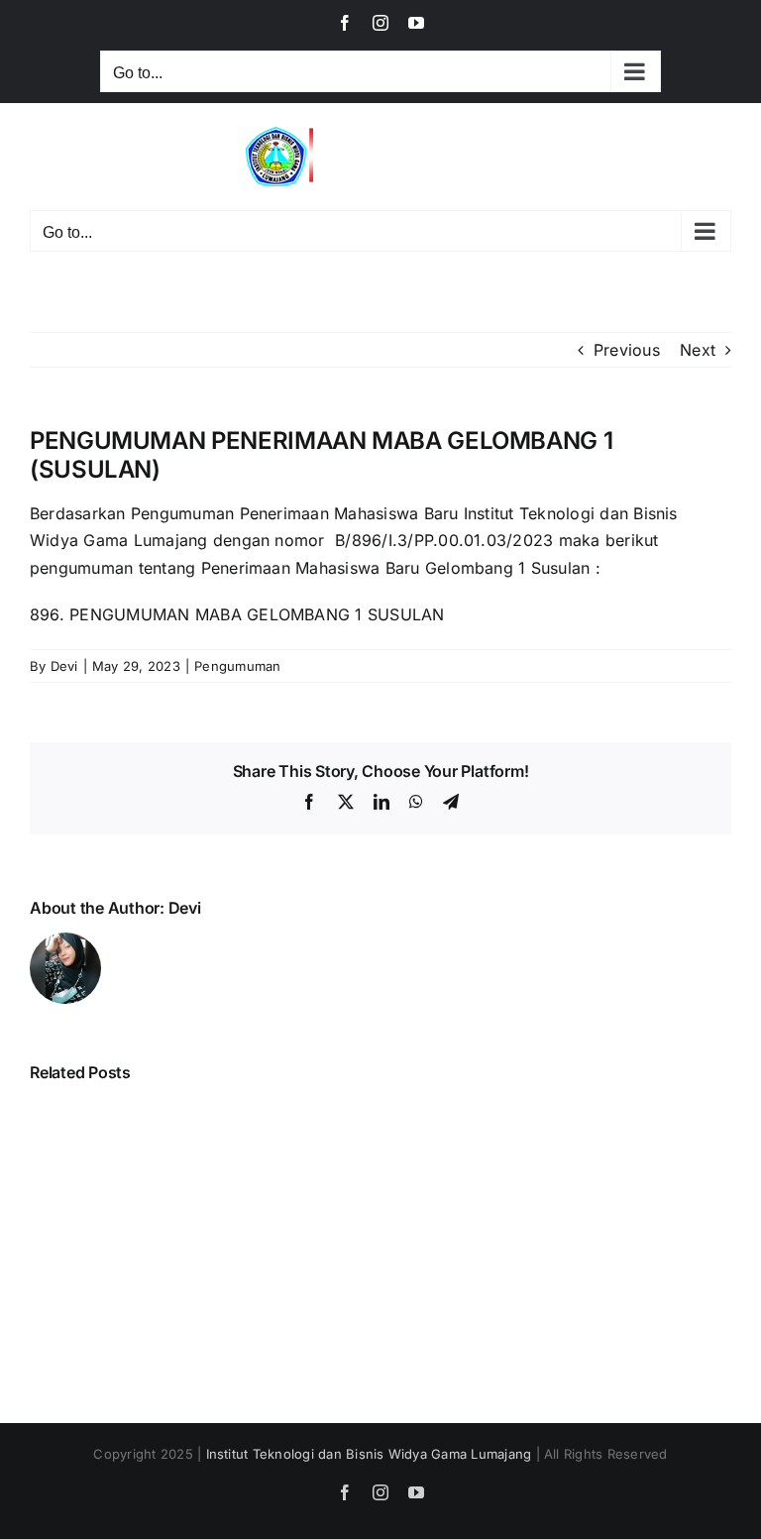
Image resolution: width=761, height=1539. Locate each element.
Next (697, 350)
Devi (64, 666)
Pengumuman (237, 666)
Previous (627, 350)
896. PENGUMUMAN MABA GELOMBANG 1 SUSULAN (237, 614)
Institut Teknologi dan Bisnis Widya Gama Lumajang (369, 1454)
